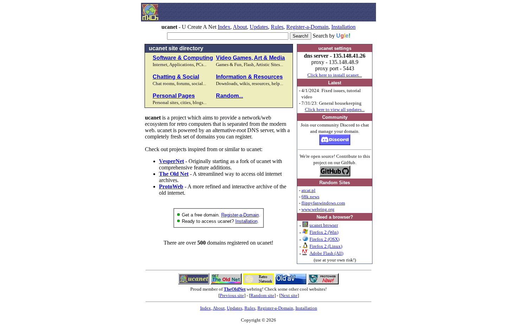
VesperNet (171, 161)
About (240, 27)
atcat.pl (308, 190)
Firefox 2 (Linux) (325, 246)
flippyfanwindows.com (323, 203)
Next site (289, 295)
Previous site (232, 295)
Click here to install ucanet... (334, 75)
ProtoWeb (171, 186)
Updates (259, 27)
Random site (262, 295)
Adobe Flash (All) (326, 253)
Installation (343, 27)
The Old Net (174, 174)
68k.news (310, 196)
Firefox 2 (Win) (323, 232)
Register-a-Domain (307, 27)
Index (224, 27)
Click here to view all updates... (335, 109)
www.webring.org (317, 209)
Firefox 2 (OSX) (324, 239)
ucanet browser (323, 225)
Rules (277, 27)
